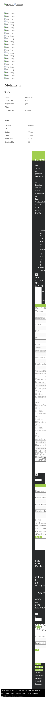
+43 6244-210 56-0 (42, 259)
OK (5, 696)
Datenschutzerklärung (14, 696)
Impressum (38, 684)
